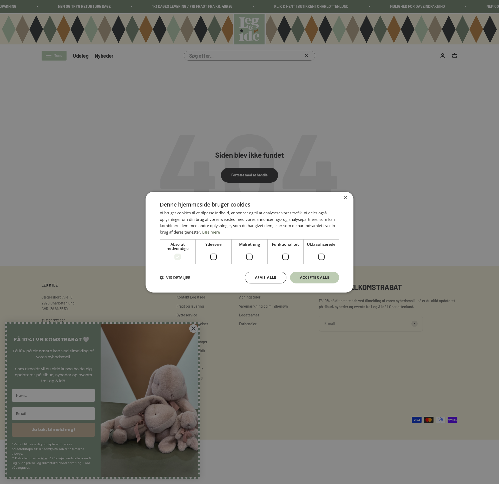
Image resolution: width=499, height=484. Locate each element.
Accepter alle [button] (314, 277)
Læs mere (211, 232)
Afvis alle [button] (265, 277)
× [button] (345, 198)
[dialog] (249, 241)
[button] (175, 277)
